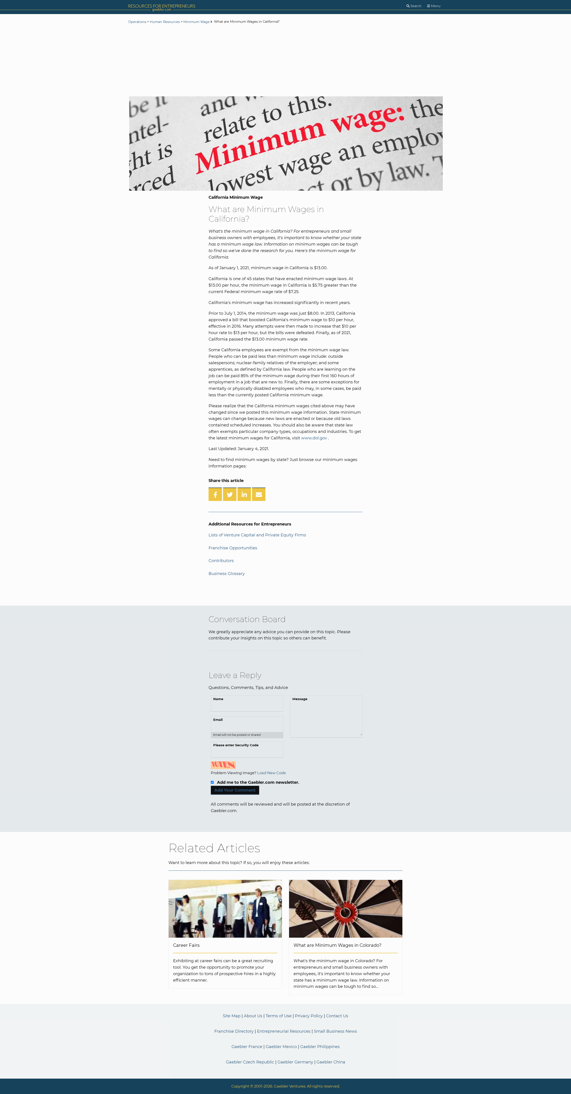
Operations (137, 22)
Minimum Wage (196, 22)
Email (218, 720)
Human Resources (165, 22)
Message (299, 699)
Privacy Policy (309, 1015)
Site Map (231, 1015)
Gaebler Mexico (281, 1046)
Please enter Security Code (236, 745)
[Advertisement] (285, 60)
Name (218, 699)
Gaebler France (247, 1046)
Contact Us (337, 1015)
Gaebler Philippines (320, 1046)
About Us (253, 1015)
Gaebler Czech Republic (250, 1062)
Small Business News (335, 1031)
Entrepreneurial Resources (283, 1031)
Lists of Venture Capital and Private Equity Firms (257, 535)
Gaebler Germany (295, 1062)
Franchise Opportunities (233, 548)
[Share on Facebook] (215, 494)
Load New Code (271, 773)
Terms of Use (279, 1015)
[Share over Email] (258, 494)
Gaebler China (331, 1062)
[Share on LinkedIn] (244, 494)
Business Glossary (227, 573)
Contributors (221, 560)
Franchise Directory (234, 1031)
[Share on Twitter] (229, 494)
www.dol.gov (314, 438)
